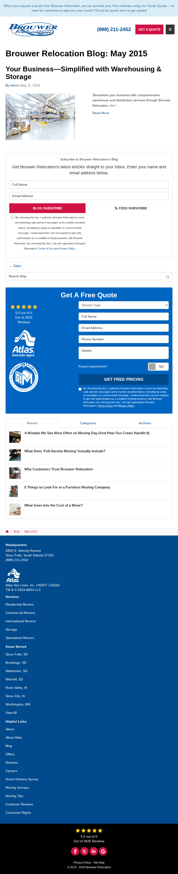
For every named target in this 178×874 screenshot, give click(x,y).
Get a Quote (149, 29)
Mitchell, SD (14, 679)
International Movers (21, 621)
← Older (15, 266)
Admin (14, 85)
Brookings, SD (16, 662)
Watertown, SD (16, 671)
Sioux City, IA (15, 696)
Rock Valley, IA (16, 687)
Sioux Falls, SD (17, 654)
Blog (9, 746)
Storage (11, 629)
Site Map (99, 862)
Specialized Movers (20, 638)
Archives (145, 423)
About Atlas (14, 737)
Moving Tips (14, 796)
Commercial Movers (20, 613)
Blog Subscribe (47, 208)
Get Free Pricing (123, 379)
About (10, 729)
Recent (32, 423)
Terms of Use (46, 248)
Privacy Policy (67, 248)
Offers (10, 754)
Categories (88, 423)
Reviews (12, 762)
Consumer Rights (18, 812)
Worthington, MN (18, 704)
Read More (100, 113)
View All (11, 713)
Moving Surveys (17, 787)
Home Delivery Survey (22, 779)
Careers (11, 771)
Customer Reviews (19, 804)
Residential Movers (20, 604)
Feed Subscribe (132, 208)
